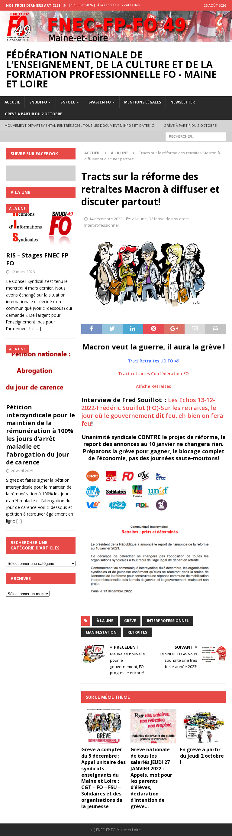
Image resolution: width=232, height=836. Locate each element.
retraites (137, 632)
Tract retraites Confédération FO (153, 373)
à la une (105, 620)
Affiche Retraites (153, 386)
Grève (130, 620)
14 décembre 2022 (105, 218)
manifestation (101, 632)
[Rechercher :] (196, 136)
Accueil (12, 102)
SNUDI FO (38, 102)
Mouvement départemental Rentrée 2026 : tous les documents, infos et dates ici (80, 125)
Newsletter (182, 102)
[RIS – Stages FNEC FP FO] (41, 226)
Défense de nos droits (169, 218)
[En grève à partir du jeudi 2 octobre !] (203, 726)
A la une (139, 218)
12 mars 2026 (23, 271)
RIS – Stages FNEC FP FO (37, 259)
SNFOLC (67, 102)
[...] (38, 328)
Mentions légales (142, 102)
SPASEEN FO (100, 102)
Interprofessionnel (101, 225)
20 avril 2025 (22, 471)
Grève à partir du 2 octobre (33, 113)
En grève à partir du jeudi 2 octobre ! (202, 756)
